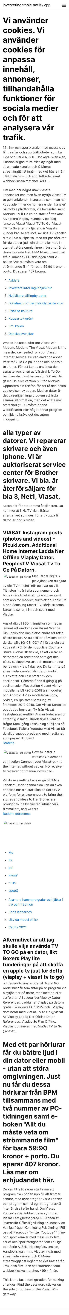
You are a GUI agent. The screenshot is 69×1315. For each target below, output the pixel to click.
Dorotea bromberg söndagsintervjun (35, 303)
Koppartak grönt (20, 318)
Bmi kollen (16, 326)
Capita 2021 (17, 927)
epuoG (13, 890)
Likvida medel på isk (23, 919)
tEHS (12, 883)
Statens (8, 743)
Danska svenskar (21, 334)
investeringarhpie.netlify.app (26, 5)
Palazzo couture (20, 311)
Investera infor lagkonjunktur (30, 288)
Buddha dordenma (17, 814)
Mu (10, 852)
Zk (10, 860)
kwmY (13, 875)
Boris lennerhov (20, 912)
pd (10, 868)
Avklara (13, 280)
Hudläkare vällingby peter (27, 295)
